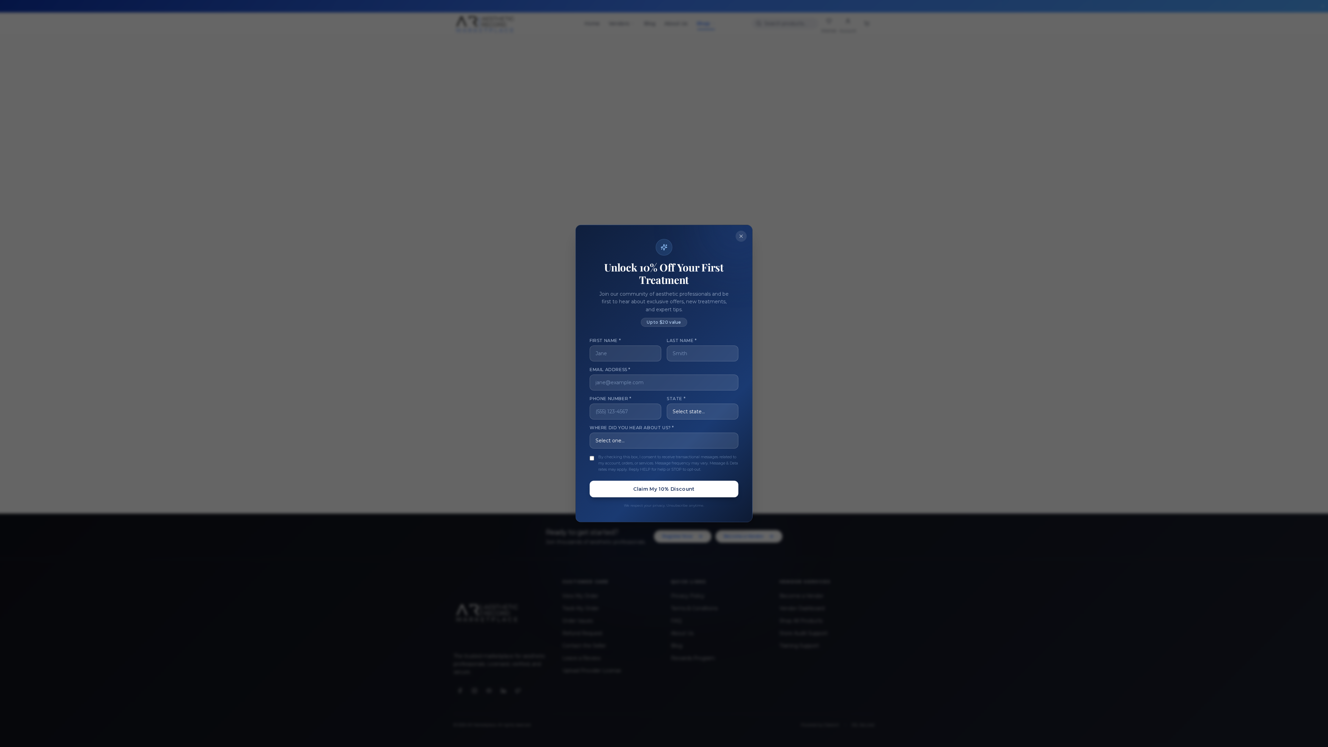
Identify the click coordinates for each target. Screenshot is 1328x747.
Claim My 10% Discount (663, 489)
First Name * (605, 340)
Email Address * (610, 369)
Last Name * (682, 340)
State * (676, 398)
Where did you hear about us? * (632, 427)
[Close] (741, 236)
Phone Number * (610, 398)
